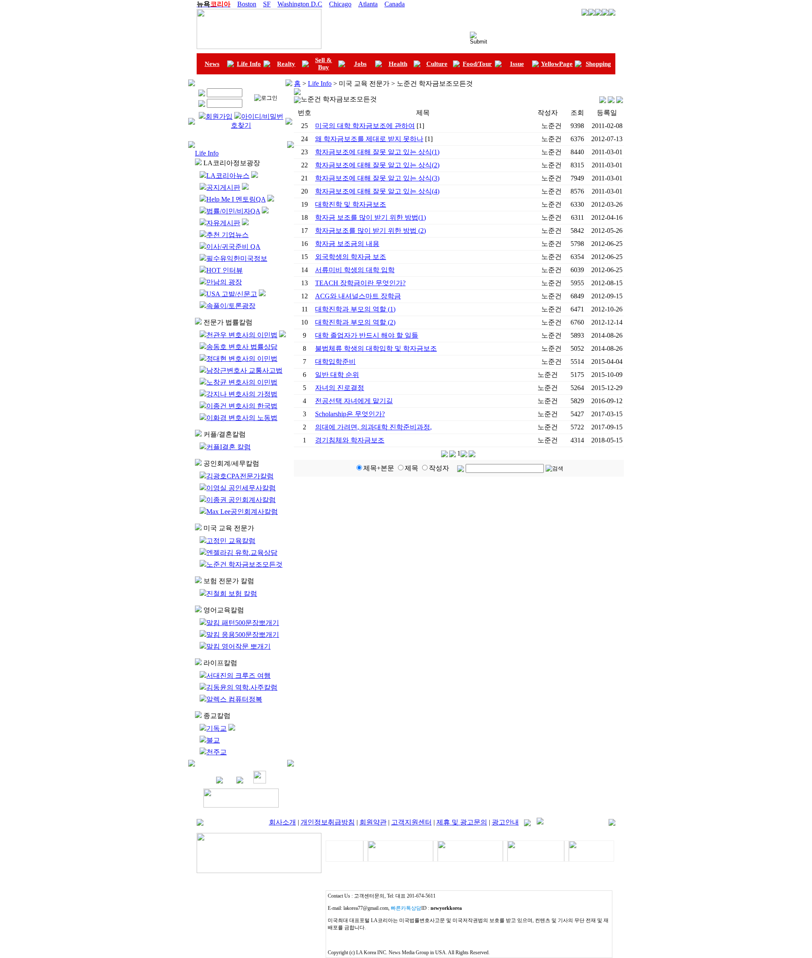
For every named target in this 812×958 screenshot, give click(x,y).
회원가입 (219, 116)
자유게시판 (223, 223)
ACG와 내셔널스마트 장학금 (358, 296)
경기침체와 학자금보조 (349, 440)
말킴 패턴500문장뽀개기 (242, 622)
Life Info (249, 63)
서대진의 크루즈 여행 (238, 675)
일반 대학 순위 (337, 374)
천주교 (216, 752)
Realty (286, 63)
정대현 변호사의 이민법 (241, 358)
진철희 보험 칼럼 (231, 593)
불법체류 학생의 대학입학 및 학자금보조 (376, 348)
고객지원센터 (411, 822)
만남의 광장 (224, 282)
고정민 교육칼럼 (230, 540)
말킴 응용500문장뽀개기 (242, 634)
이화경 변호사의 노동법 (241, 417)
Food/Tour (477, 63)
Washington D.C (299, 4)
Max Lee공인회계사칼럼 (242, 511)
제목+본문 (378, 468)
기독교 (216, 728)
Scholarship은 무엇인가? (350, 414)
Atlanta (368, 4)
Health (398, 63)
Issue (517, 63)
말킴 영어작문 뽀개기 (238, 646)
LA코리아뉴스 (228, 175)
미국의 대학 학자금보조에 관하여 (365, 125)
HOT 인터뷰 (224, 270)
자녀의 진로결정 (339, 387)
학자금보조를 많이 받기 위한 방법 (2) (370, 230)
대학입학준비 (335, 361)
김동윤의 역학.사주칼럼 (241, 687)
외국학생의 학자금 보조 (350, 256)
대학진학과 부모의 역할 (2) (355, 322)
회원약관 (373, 822)
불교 (213, 740)
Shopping (598, 63)
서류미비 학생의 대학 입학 (355, 269)
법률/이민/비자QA (233, 211)
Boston (246, 4)
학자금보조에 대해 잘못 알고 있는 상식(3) (377, 178)
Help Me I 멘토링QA (236, 199)
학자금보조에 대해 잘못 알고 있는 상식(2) (377, 165)
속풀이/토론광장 (230, 305)
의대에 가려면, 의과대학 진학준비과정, (373, 427)
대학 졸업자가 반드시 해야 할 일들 (366, 335)
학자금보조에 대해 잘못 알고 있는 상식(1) (377, 152)
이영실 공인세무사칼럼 (241, 487)
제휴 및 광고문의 (461, 822)
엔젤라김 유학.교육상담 (241, 552)
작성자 (439, 468)
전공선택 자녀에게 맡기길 (354, 400)
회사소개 (282, 822)
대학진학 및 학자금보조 (350, 204)
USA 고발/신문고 (231, 293)
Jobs (360, 63)
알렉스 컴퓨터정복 (234, 699)
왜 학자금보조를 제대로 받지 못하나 (369, 138)
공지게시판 (223, 187)
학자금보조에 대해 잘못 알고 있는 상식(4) (377, 191)
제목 (411, 468)
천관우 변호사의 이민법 (241, 334)
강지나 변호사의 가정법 (241, 394)
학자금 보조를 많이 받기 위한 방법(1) (370, 217)
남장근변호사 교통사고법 (244, 370)
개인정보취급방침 (328, 822)
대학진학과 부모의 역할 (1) (355, 309)
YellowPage (557, 63)
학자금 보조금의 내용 (347, 243)
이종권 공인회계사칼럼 (241, 499)
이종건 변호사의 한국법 (241, 405)
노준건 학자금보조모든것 (244, 564)
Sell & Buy (323, 64)
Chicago (340, 4)
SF (267, 4)
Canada (394, 4)
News (212, 63)
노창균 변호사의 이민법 (241, 382)
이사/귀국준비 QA (233, 246)
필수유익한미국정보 (236, 258)
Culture (436, 63)
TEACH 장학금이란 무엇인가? (360, 283)
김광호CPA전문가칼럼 (240, 476)
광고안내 (505, 822)
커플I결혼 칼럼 (228, 446)
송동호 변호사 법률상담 (241, 346)
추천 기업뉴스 (227, 234)
